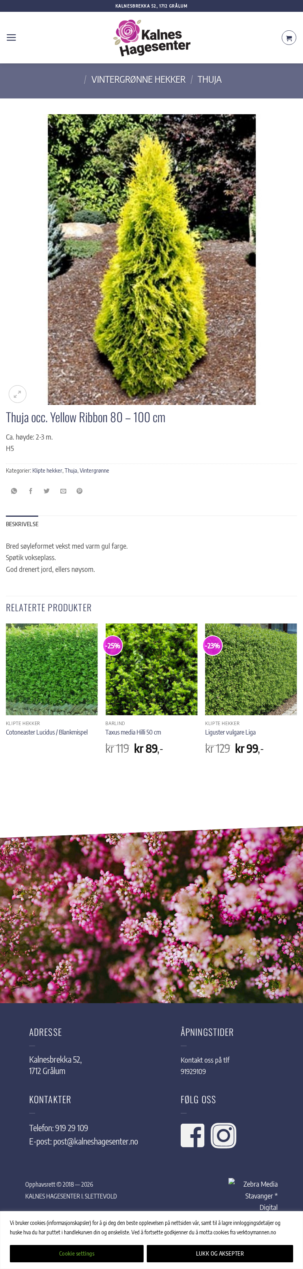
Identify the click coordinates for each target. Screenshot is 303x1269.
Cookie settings (76, 1253)
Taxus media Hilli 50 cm (133, 732)
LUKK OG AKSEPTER (220, 1253)
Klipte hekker (47, 470)
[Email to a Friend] (63, 490)
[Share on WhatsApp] (14, 490)
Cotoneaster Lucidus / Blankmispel (47, 732)
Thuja (210, 79)
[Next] (297, 698)
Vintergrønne (94, 470)
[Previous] (6, 698)
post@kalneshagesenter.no (95, 1141)
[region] (151, 1240)
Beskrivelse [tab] (22, 523)
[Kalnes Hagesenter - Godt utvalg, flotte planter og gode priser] (151, 38)
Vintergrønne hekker (139, 79)
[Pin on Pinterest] (79, 490)
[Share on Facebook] (30, 490)
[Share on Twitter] (46, 490)
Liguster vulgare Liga (230, 732)
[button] (11, 37)
